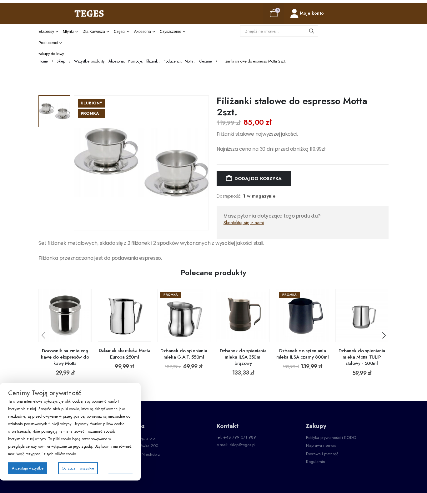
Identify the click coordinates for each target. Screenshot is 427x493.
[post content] (65, 315)
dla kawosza (94, 31)
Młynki (68, 31)
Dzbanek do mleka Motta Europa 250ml (124, 353)
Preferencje (120, 468)
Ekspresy (46, 31)
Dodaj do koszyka (258, 178)
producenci (48, 43)
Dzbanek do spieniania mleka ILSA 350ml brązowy (243, 357)
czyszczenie (170, 31)
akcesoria (142, 31)
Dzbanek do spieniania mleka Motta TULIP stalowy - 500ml (362, 357)
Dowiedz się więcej (70, 335)
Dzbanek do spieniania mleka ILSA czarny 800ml (302, 353)
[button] (43, 335)
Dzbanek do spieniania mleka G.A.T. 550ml (183, 353)
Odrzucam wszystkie (78, 468)
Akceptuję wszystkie (27, 468)
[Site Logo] (89, 13)
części (119, 31)
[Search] (311, 31)
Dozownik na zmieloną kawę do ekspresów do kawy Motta (65, 357)
